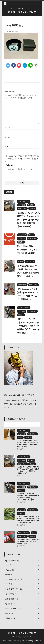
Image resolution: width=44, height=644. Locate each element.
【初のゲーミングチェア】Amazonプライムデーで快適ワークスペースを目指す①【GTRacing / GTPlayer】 (28, 326)
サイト (7, 146)
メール (8, 137)
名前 (7, 127)
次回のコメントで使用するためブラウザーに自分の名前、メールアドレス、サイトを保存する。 (22, 158)
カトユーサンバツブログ (22, 11)
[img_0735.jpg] (25, 65)
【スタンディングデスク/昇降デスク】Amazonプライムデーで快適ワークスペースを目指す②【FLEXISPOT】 (28, 220)
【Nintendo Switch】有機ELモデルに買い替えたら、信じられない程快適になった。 (28, 541)
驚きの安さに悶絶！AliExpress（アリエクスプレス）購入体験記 (28, 249)
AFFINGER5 (38, 641)
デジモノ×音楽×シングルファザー (22, 637)
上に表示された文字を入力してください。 (20, 169)
